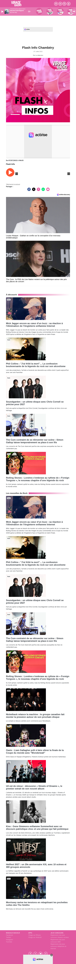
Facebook (9, 935)
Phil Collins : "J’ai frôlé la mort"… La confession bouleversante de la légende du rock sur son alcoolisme (35, 365)
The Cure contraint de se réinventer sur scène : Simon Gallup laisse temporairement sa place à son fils (34, 441)
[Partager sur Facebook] (28, 190)
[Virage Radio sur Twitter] (35, 954)
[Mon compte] (68, 4)
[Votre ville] (56, 4)
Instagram (9, 939)
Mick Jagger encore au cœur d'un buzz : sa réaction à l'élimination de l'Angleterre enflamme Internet (34, 324)
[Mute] (29, 11)
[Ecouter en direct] (60, 4)
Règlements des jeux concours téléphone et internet (58, 946)
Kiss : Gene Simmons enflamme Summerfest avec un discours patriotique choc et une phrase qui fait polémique (37, 827)
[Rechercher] (64, 4)
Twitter (8, 937)
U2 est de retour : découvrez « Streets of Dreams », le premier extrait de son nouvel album (34, 787)
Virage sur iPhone (34, 935)
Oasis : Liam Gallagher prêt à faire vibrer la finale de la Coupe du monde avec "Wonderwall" (35, 751)
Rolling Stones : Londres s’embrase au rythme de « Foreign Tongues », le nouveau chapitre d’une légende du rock (37, 479)
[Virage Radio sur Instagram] (45, 954)
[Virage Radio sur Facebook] (30, 954)
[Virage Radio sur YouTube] (40, 954)
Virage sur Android (34, 937)
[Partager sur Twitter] (33, 190)
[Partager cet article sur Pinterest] (38, 190)
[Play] (2, 11)
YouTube (9, 942)
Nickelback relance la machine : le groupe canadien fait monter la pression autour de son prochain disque (35, 715)
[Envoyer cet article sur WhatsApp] (43, 190)
